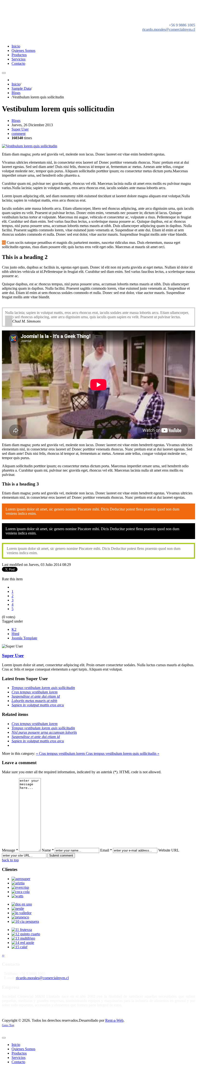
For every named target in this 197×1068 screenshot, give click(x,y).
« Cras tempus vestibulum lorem (61, 753)
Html (15, 634)
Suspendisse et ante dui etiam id (36, 696)
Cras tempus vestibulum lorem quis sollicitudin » (122, 753)
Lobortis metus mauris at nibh (34, 701)
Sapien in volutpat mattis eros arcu (38, 705)
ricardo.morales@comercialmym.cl (168, 29)
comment (18, 134)
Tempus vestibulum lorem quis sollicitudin (43, 688)
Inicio (16, 84)
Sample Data (21, 88)
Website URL (168, 850)
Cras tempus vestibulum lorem (35, 692)
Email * (106, 850)
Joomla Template (24, 638)
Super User (20, 129)
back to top (10, 860)
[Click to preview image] (29, 146)
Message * (10, 850)
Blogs (16, 93)
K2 (14, 629)
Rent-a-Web (114, 1020)
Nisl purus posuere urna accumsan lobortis (44, 732)
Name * (48, 850)
